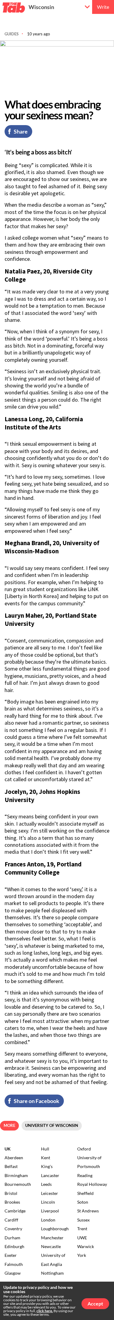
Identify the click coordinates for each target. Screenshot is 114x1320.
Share (21, 131)
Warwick (85, 1246)
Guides (12, 33)
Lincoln (48, 1202)
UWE (82, 1237)
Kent (45, 1157)
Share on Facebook (36, 1101)
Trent (82, 1228)
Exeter (11, 1255)
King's (47, 1166)
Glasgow (13, 1273)
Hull (45, 1148)
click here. (44, 1311)
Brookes (12, 1202)
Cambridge (15, 1210)
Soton (82, 1202)
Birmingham (16, 1175)
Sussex (83, 1219)
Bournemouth (18, 1184)
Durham (12, 1237)
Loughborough (55, 1228)
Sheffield (85, 1193)
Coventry (13, 1228)
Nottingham (52, 1273)
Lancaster (50, 1175)
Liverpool (50, 1210)
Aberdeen (14, 1157)
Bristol (11, 1193)
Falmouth (14, 1264)
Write (103, 7)
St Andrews (88, 1210)
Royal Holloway (92, 1184)
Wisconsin (41, 7)
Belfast (11, 1166)
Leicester (49, 1193)
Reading (84, 1175)
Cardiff (11, 1219)
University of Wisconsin (51, 1125)
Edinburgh (14, 1246)
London (48, 1219)
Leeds (46, 1184)
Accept (95, 1303)
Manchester (52, 1237)
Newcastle (51, 1246)
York (81, 1255)
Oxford (84, 1148)
